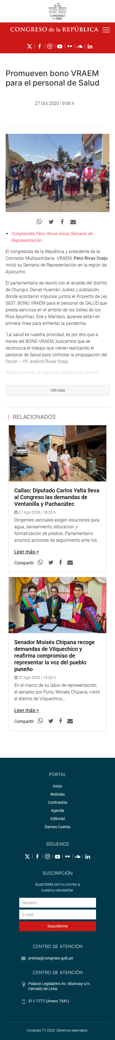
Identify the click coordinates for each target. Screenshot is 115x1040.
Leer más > (26, 552)
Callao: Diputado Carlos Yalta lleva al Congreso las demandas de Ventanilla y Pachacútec (56, 497)
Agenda (57, 810)
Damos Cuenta (57, 827)
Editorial (58, 818)
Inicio (57, 786)
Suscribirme (57, 926)
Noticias (58, 794)
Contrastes (57, 802)
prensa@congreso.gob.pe (50, 958)
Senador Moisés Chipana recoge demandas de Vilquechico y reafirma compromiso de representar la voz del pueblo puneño (54, 655)
